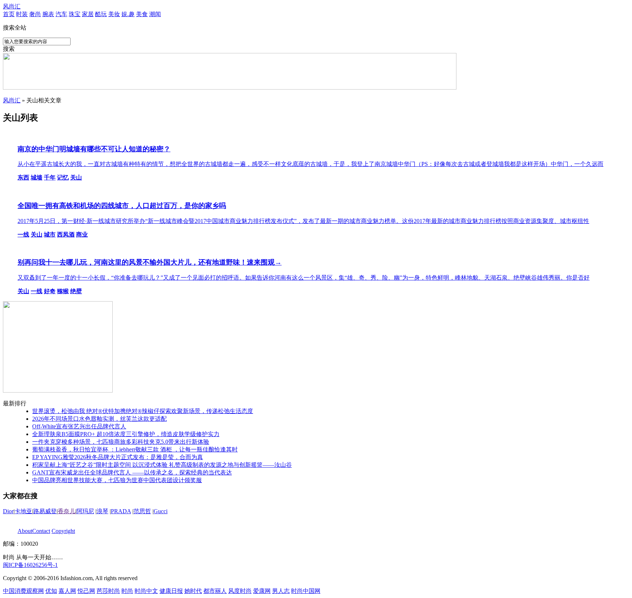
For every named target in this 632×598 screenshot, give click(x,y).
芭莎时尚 (108, 591)
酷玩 (101, 14)
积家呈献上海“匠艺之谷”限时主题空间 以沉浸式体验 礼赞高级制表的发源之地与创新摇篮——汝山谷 (162, 465)
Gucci (161, 511)
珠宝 (74, 14)
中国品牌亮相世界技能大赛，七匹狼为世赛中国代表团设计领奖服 (117, 480)
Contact (41, 531)
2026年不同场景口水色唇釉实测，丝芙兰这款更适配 (99, 419)
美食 (142, 14)
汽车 (61, 14)
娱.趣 (128, 14)
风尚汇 (11, 6)
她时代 (193, 591)
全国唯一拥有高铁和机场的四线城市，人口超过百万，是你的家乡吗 (122, 205)
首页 (9, 14)
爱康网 (262, 591)
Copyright (63, 531)
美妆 (114, 14)
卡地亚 (23, 511)
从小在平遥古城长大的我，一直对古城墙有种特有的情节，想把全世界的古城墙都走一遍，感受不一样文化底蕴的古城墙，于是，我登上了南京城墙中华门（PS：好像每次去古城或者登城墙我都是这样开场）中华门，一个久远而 (310, 164)
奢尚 (35, 14)
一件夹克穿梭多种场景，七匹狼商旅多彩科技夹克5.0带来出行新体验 (120, 442)
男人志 (281, 591)
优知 (51, 591)
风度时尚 (240, 591)
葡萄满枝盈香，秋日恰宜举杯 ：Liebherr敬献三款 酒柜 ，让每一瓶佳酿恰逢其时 (135, 449)
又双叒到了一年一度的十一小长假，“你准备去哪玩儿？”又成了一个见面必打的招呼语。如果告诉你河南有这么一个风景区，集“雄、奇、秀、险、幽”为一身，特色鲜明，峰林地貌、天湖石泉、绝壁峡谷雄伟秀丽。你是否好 (304, 278)
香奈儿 (66, 511)
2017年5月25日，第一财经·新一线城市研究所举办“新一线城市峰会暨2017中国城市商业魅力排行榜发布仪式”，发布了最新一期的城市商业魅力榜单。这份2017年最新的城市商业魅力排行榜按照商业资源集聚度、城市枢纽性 (303, 221)
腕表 (48, 14)
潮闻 (155, 14)
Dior (8, 511)
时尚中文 (146, 591)
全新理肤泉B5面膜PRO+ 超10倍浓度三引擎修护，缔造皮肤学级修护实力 (125, 434)
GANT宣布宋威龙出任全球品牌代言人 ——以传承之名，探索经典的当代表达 (132, 472)
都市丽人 (215, 591)
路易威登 (45, 511)
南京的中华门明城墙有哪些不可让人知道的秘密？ (94, 149)
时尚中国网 (305, 591)
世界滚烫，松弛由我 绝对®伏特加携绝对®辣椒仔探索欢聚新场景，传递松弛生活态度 (142, 411)
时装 (22, 14)
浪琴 (102, 511)
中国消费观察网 (23, 591)
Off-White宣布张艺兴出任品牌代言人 (79, 426)
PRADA (121, 511)
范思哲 (142, 511)
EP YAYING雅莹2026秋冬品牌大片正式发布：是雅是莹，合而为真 (117, 457)
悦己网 (86, 591)
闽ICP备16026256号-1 (30, 565)
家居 (88, 14)
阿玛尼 (85, 511)
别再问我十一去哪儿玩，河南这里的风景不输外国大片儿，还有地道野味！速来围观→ (150, 262)
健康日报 (171, 591)
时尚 (127, 591)
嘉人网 (67, 591)
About (25, 531)
